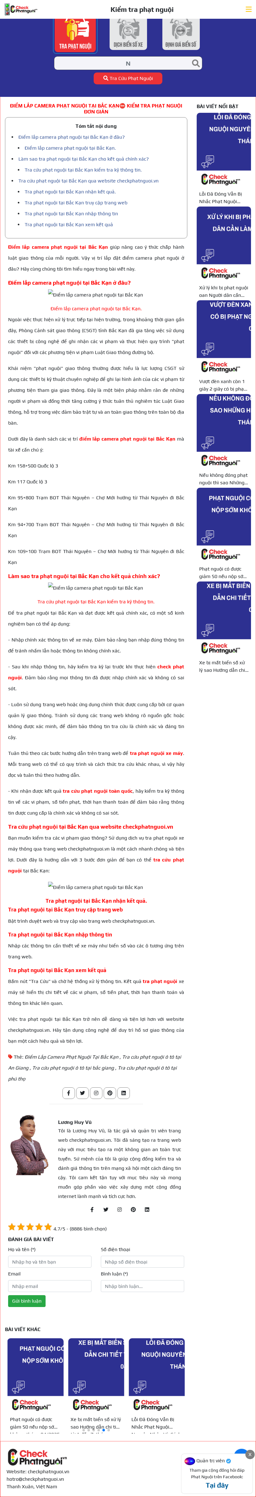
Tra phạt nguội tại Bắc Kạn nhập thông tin (71, 214)
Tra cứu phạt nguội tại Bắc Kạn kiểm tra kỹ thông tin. (83, 170)
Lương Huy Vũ (75, 1122)
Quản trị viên (210, 1461)
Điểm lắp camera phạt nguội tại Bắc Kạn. (70, 148)
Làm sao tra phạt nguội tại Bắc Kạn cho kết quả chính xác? (83, 159)
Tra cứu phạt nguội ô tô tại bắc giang (73, 1068)
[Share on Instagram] (96, 1093)
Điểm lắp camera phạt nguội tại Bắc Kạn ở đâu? (71, 137)
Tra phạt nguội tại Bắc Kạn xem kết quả (69, 224)
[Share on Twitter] (82, 1093)
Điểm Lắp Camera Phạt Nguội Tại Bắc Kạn (71, 1057)
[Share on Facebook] (68, 1093)
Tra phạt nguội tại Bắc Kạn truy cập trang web (76, 203)
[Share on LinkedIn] (123, 1093)
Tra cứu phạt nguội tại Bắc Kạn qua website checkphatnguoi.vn (88, 181)
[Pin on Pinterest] (110, 1093)
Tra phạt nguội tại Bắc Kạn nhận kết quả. (70, 192)
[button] (83, 1430)
